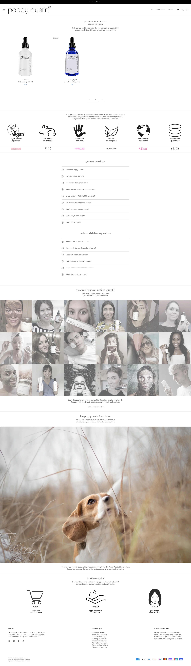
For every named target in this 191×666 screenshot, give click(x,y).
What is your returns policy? (76, 274)
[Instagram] (9, 641)
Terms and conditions (100, 645)
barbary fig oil (72, 80)
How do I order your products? (77, 241)
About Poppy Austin (99, 634)
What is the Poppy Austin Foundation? (80, 189)
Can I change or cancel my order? (79, 261)
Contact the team (98, 632)
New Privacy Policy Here (95, 2)
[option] (95, 2)
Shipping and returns (99, 639)
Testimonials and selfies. (95, 407)
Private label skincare (100, 643)
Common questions (99, 641)
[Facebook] (18, 641)
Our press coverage (99, 637)
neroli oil (25, 80)
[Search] (183, 10)
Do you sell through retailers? (77, 183)
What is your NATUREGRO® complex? (80, 196)
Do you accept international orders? (79, 268)
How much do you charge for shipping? (81, 248)
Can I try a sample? (73, 222)
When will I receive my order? (77, 255)
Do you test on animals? (75, 176)
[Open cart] (187, 9)
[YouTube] (14, 641)
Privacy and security (99, 647)
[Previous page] (89, 99)
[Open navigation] (4, 9)
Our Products (157, 9)
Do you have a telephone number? (79, 203)
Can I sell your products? (75, 216)
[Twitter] (23, 641)
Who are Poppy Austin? (75, 170)
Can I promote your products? (77, 209)
